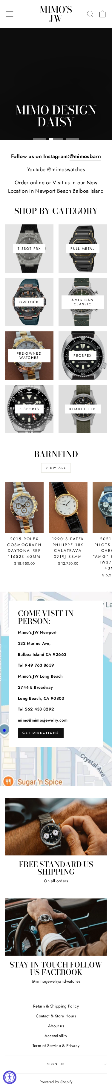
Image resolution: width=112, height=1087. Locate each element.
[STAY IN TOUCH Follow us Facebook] (56, 927)
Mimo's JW (56, 14)
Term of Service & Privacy (56, 1045)
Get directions (40, 733)
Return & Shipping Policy (56, 1006)
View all (56, 468)
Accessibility (56, 1036)
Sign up (56, 1064)
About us (56, 1026)
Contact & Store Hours (56, 1016)
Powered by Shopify (56, 1082)
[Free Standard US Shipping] (56, 826)
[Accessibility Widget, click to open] (9, 1077)
